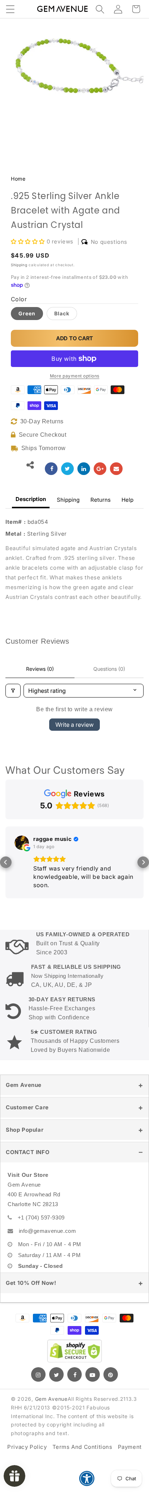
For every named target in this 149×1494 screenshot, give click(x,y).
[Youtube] (92, 1374)
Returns (100, 499)
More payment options (74, 376)
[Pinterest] (110, 1374)
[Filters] (13, 691)
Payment (130, 1446)
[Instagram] (38, 1374)
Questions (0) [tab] (109, 669)
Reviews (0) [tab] (40, 669)
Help (127, 499)
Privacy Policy (27, 1446)
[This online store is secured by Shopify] (74, 1351)
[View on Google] (21, 842)
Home (18, 179)
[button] (10, 9)
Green (26, 313)
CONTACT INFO (28, 1152)
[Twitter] (56, 1374)
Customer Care (27, 1107)
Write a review (74, 724)
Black (61, 313)
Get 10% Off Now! (31, 1282)
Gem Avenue (24, 1084)
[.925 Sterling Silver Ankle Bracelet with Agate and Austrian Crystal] (51, 468)
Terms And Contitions (82, 1446)
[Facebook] (74, 1374)
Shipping (19, 265)
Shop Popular (24, 1129)
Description (31, 499)
